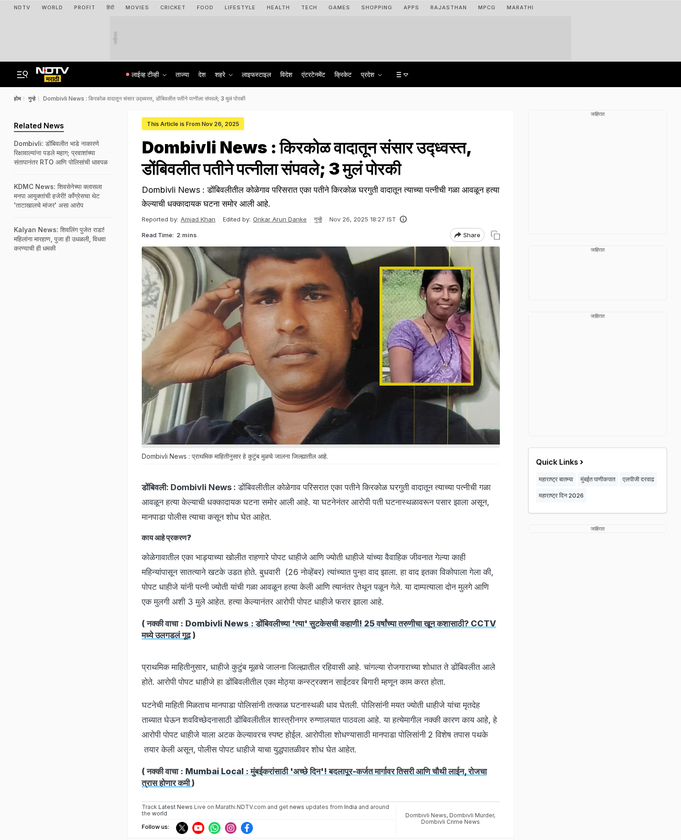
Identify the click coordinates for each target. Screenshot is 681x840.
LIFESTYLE (240, 7)
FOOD (205, 7)
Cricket (173, 7)
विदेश (286, 74)
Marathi (520, 7)
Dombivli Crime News (450, 821)
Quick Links (557, 462)
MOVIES (137, 7)
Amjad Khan (198, 219)
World (52, 7)
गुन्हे (318, 219)
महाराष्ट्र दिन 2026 (561, 495)
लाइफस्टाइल (256, 74)
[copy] (495, 235)
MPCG (487, 7)
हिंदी (110, 7)
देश (202, 74)
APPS (411, 7)
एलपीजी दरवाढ (638, 479)
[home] (52, 72)
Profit (84, 7)
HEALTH (278, 7)
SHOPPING (376, 7)
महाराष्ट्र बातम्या (556, 479)
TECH (309, 7)
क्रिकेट (343, 74)
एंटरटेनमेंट (313, 74)
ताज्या (182, 74)
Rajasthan (448, 7)
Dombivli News (426, 815)
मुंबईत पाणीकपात (597, 479)
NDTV (22, 7)
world (159, 813)
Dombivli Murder (471, 815)
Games (339, 7)
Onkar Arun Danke (280, 219)
